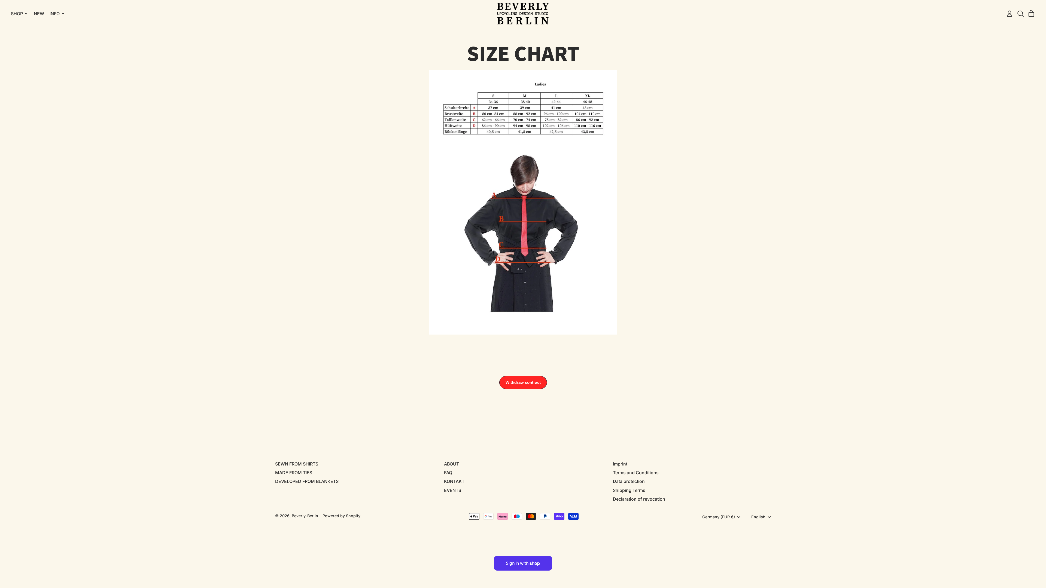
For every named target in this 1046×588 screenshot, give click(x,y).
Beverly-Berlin (305, 515)
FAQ (448, 472)
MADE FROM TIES (293, 472)
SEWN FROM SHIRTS (296, 464)
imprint (620, 464)
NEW (39, 13)
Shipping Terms (629, 490)
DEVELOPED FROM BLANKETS (307, 481)
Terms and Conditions (636, 472)
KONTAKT (454, 481)
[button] (1020, 13)
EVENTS (452, 490)
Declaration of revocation (639, 499)
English (758, 516)
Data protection (629, 481)
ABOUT (451, 464)
